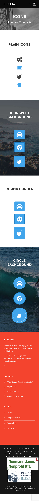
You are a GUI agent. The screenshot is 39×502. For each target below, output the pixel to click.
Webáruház (11, 423)
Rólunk (9, 412)
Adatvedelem (24, 456)
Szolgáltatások (22, 454)
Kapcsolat (11, 428)
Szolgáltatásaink (14, 418)
